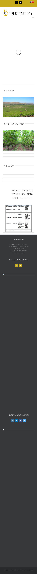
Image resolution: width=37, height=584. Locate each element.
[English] (31, 2)
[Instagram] (16, 265)
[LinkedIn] (20, 265)
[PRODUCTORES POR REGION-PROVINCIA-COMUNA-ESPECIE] (18, 205)
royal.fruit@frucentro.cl (20, 250)
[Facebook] (20, 420)
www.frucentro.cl (20, 252)
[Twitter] (24, 420)
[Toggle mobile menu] (33, 17)
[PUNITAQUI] (18, 98)
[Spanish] (33, 2)
